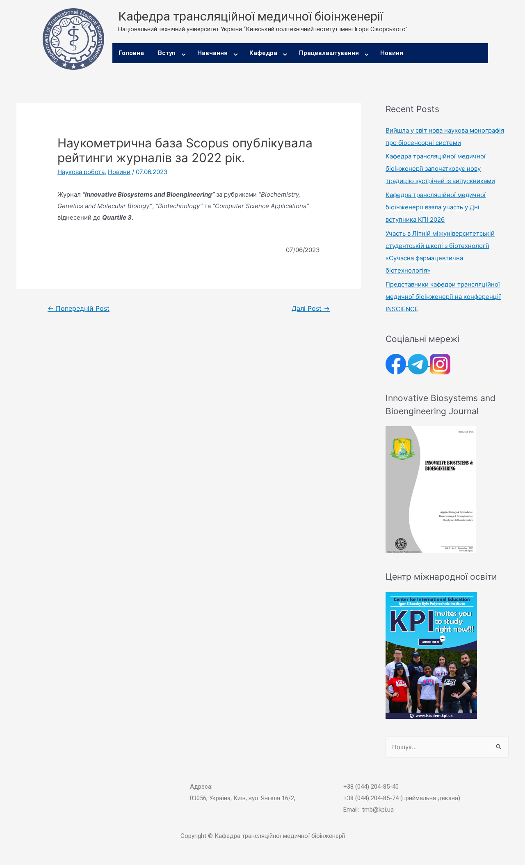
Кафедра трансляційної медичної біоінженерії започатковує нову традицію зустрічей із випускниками (440, 168)
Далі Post (311, 308)
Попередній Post (79, 308)
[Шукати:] (447, 747)
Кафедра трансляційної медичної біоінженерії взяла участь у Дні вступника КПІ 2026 (436, 207)
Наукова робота (81, 172)
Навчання (212, 53)
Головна (131, 53)
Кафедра (263, 53)
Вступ (167, 53)
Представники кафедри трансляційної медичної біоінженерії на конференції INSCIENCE (443, 296)
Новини (391, 53)
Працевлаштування (329, 53)
